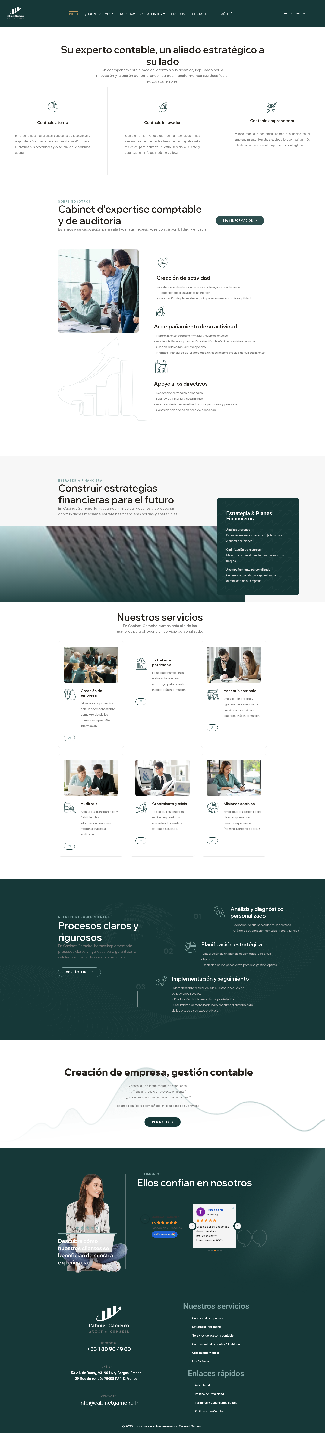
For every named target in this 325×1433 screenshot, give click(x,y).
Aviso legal (202, 1385)
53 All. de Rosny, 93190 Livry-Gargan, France (106, 1373)
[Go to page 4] (221, 1250)
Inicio (73, 14)
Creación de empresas (207, 1318)
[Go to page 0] (209, 1250)
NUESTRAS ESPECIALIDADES (141, 14)
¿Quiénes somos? (99, 14)
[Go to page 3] (218, 1250)
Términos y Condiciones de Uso (216, 1403)
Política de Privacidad (209, 1394)
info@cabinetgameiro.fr (108, 1402)
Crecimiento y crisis (205, 1353)
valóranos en (163, 1234)
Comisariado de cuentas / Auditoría (216, 1344)
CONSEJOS (177, 14)
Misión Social (201, 1361)
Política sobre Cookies (209, 1411)
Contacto (200, 14)
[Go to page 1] (212, 1250)
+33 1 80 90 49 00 (109, 1349)
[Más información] (69, 846)
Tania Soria (215, 1210)
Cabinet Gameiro (166, 1217)
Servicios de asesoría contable (213, 1335)
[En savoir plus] (69, 738)
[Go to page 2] (215, 1250)
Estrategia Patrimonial (207, 1327)
